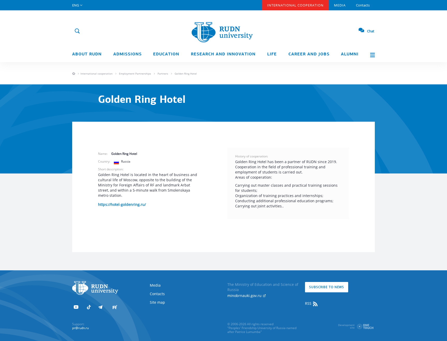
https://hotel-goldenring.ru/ (122, 204)
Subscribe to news (326, 287)
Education (166, 54)
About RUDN (87, 54)
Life (272, 54)
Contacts (363, 5)
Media (340, 5)
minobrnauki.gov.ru (245, 295)
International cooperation (96, 73)
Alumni (350, 54)
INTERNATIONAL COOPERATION (295, 5)
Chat (370, 31)
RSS (308, 303)
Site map (157, 302)
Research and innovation (223, 54)
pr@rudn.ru (80, 328)
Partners (163, 73)
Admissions (127, 54)
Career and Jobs (309, 54)
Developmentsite (346, 326)
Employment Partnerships (135, 73)
